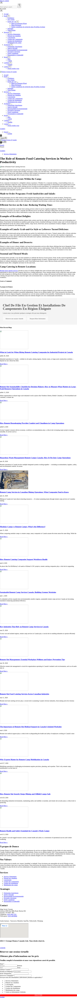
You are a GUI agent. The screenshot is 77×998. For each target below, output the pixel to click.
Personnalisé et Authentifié (15, 114)
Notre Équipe (11, 90)
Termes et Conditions (70, 944)
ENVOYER (38, 995)
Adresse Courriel (5, 969)
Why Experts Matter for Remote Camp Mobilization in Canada (24, 760)
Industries (10, 88)
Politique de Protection (56, 944)
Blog (9, 117)
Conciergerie (11, 97)
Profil (5, 76)
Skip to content (4, 1)
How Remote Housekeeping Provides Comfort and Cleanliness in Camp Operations (32, 423)
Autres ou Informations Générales (16, 992)
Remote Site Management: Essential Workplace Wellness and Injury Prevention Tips (32, 660)
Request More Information (37, 318)
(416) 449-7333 (11, 914)
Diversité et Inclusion (14, 110)
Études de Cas (12, 81)
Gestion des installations (11, 883)
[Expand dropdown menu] (10, 92)
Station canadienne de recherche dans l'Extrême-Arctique (28, 87)
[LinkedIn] (1, 136)
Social (5, 115)
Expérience (11, 78)
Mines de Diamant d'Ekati (19, 83)
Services (6, 92)
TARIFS (2, 129)
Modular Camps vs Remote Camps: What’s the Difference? (22, 527)
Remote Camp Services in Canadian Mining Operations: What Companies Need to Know (34, 492)
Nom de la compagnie (7, 975)
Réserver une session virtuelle (14, 318)
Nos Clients (11, 80)
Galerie (10, 119)
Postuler (10, 122)
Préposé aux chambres (14, 95)
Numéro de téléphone (7, 971)
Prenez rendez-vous (13, 125)
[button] (38, 147)
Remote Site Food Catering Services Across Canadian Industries (24, 694)
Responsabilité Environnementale (17, 108)
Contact (6, 124)
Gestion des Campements (15, 98)
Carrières (6, 120)
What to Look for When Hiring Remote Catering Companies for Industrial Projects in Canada (36, 352)
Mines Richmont (16, 85)
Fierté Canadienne (13, 112)
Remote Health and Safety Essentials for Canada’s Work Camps (24, 831)
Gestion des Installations (15, 100)
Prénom (19, 965)
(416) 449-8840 (12, 916)
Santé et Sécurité (12, 107)
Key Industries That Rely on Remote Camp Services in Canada (24, 627)
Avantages (7, 103)
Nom (2, 964)
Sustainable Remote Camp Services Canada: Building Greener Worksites (28, 592)
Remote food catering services (9, 270)
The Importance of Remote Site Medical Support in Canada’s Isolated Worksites (31, 727)
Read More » (4, 364)
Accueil (6, 75)
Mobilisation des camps (14, 102)
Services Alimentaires (14, 93)
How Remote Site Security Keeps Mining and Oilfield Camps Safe (25, 794)
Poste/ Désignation (5, 973)
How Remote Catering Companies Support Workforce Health (23, 559)
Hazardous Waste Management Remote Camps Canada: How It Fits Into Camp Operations (35, 458)
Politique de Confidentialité (41, 944)
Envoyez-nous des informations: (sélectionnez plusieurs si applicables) (21, 977)
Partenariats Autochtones (15, 105)
